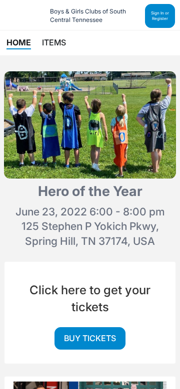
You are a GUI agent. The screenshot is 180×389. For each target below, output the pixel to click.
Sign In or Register (160, 15)
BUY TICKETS (90, 338)
